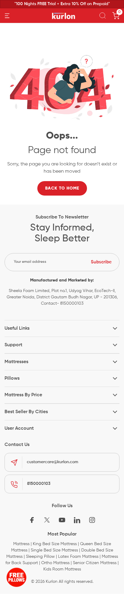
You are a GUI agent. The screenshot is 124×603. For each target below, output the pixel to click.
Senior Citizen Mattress (94, 563)
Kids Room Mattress (62, 569)
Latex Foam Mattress (78, 556)
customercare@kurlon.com (52, 462)
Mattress (21, 544)
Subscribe (101, 262)
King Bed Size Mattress (55, 544)
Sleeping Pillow (40, 556)
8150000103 (39, 484)
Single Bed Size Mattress (54, 550)
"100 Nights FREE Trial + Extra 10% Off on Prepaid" (62, 4)
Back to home (62, 188)
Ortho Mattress (55, 563)
